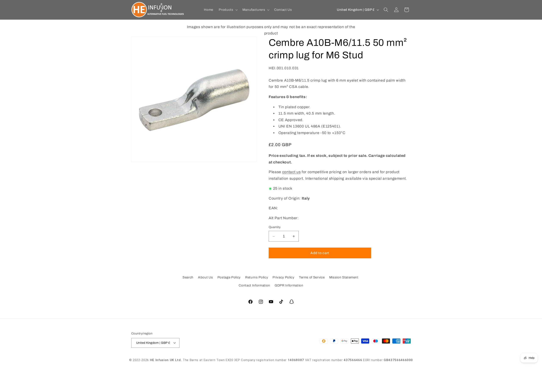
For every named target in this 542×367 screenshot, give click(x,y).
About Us (205, 277)
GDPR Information (289, 285)
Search (188, 277)
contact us (291, 172)
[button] (227, 10)
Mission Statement (343, 277)
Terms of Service (312, 277)
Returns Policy (256, 277)
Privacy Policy (283, 277)
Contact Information (254, 285)
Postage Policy (229, 277)
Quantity (275, 227)
